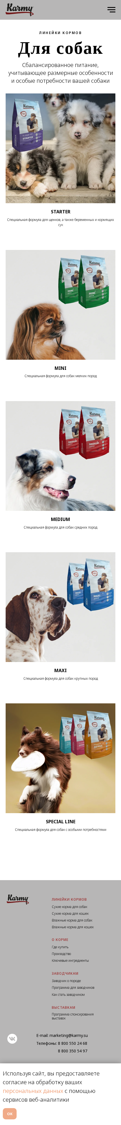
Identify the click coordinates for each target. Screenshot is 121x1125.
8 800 (63, 1043)
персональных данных (33, 1091)
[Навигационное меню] (111, 10)
